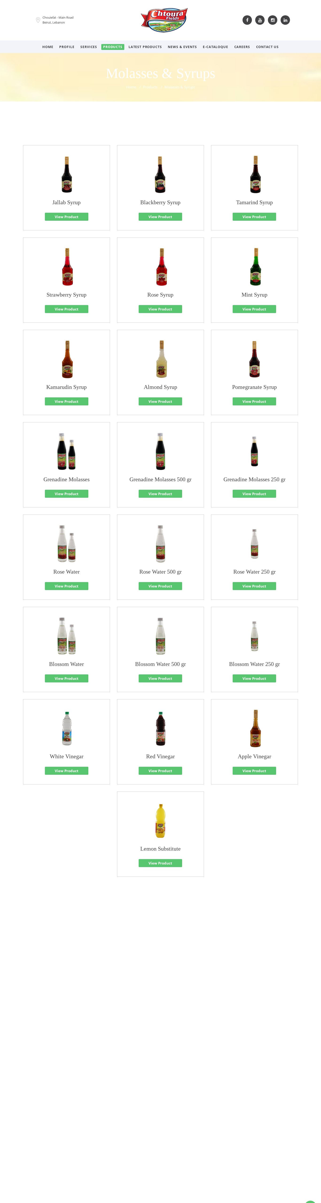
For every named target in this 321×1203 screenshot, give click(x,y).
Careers (242, 47)
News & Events (182, 47)
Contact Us (267, 47)
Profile (66, 47)
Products (112, 47)
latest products (145, 47)
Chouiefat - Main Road (58, 17)
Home (47, 47)
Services (88, 47)
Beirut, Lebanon (54, 22)
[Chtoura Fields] (164, 19)
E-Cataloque (215, 47)
